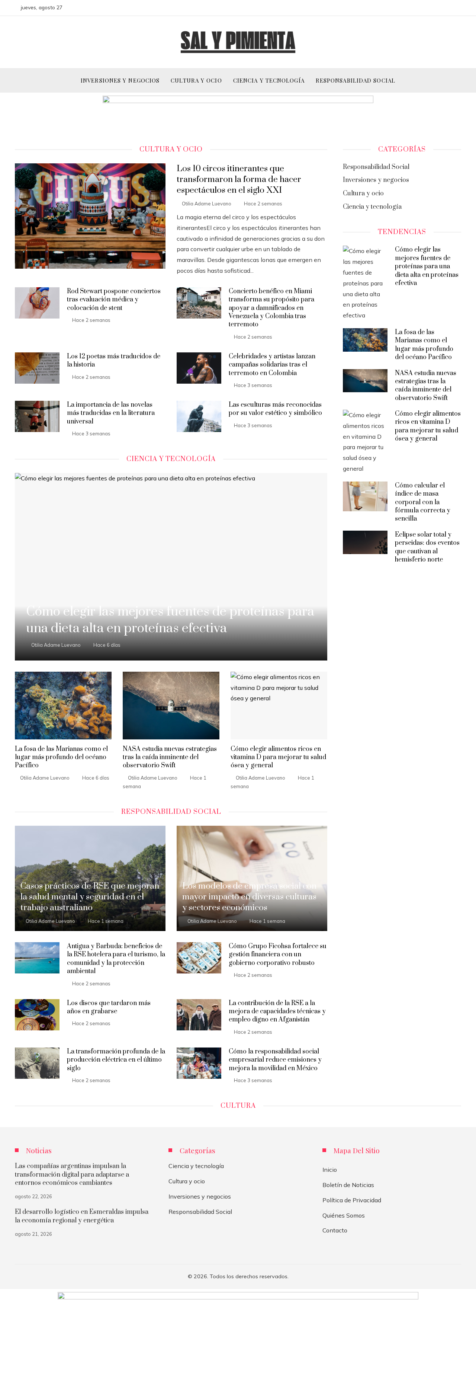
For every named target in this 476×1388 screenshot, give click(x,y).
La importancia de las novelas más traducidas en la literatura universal (111, 413)
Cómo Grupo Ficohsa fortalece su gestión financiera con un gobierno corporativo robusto (278, 954)
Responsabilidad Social (200, 1211)
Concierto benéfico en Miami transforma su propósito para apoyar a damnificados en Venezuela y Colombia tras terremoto (271, 308)
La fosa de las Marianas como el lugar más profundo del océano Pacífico (61, 757)
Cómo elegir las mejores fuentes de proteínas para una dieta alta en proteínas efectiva (427, 266)
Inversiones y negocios (199, 1196)
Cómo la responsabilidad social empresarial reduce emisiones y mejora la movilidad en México (275, 1060)
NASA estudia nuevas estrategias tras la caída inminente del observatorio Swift (170, 757)
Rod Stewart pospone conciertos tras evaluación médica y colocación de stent (114, 299)
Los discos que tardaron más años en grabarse (109, 1007)
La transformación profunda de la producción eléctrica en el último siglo (116, 1060)
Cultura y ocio (186, 1181)
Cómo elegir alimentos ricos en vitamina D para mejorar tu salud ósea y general (278, 757)
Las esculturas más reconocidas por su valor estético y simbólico (275, 409)
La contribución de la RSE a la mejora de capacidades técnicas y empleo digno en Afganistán (277, 1011)
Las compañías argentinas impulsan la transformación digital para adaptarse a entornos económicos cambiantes (72, 1174)
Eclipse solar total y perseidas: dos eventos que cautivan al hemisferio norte (427, 547)
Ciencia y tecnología (196, 1166)
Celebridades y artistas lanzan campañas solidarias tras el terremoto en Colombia (272, 364)
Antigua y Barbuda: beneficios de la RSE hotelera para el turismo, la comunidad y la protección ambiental (116, 958)
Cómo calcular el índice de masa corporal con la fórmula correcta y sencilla (422, 502)
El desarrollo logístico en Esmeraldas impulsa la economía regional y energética (81, 1216)
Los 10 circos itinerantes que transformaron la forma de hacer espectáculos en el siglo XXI (239, 179)
